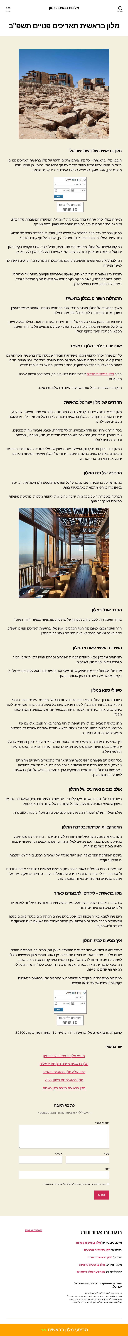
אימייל (58, 1153)
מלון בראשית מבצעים (97, 1250)
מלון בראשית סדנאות (92, 1264)
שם (106, 1153)
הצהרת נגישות (33, 1230)
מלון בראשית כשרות (88, 1242)
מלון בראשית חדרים (100, 374)
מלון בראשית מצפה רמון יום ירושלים (64, 1064)
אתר (107, 1169)
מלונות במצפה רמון (64, 8)
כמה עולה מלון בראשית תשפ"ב (64, 1072)
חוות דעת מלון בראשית (91, 1272)
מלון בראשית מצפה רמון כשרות (64, 1088)
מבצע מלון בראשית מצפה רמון (64, 1056)
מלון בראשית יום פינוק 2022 (64, 1080)
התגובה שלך (102, 1123)
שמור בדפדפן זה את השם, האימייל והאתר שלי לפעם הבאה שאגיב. (74, 1184)
